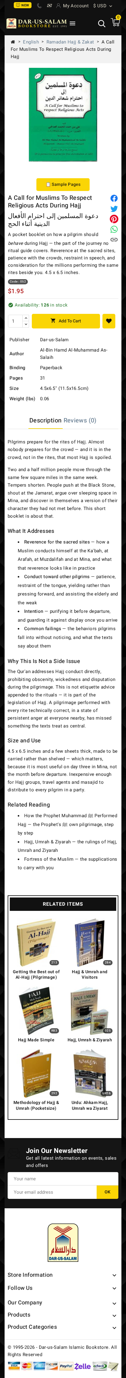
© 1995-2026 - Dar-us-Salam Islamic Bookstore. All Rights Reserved (62, 1351)
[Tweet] (114, 208)
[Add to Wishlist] (108, 321)
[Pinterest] (114, 219)
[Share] (114, 198)
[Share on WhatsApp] (114, 229)
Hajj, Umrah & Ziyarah (47, 841)
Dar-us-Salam (54, 339)
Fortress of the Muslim (49, 859)
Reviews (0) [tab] (80, 420)
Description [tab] (45, 420)
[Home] (15, 42)
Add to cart (65, 321)
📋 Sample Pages (63, 184)
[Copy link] (114, 239)
